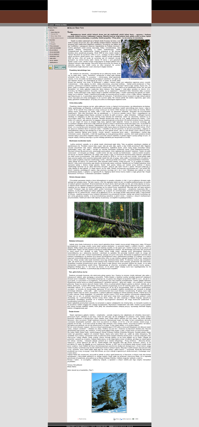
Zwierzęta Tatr (54, 34)
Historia (53, 42)
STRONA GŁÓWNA (61, 25)
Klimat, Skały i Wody (56, 36)
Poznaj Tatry (52, 28)
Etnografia (53, 44)
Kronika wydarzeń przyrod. (57, 38)
